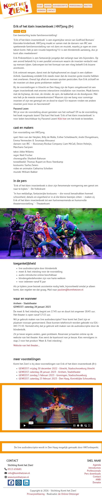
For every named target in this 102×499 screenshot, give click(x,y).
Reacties (88, 6)
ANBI (98, 479)
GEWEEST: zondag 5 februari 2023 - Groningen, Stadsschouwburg (53, 375)
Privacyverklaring (36, 494)
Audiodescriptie (60, 6)
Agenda (48, 6)
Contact (51, 10)
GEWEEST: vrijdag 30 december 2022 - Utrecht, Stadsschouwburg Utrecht (57, 368)
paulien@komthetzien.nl (70, 289)
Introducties (94, 468)
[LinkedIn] (26, 483)
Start (39, 6)
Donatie (97, 482)
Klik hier (62, 118)
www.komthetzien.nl (18, 477)
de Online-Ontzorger (68, 494)
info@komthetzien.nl (19, 473)
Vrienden (41, 10)
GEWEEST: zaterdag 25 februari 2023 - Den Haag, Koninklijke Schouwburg (57, 378)
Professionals (75, 6)
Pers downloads (92, 473)
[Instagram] (18, 483)
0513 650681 (15, 469)
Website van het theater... (26, 345)
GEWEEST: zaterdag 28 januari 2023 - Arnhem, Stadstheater (49, 372)
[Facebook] (11, 483)
